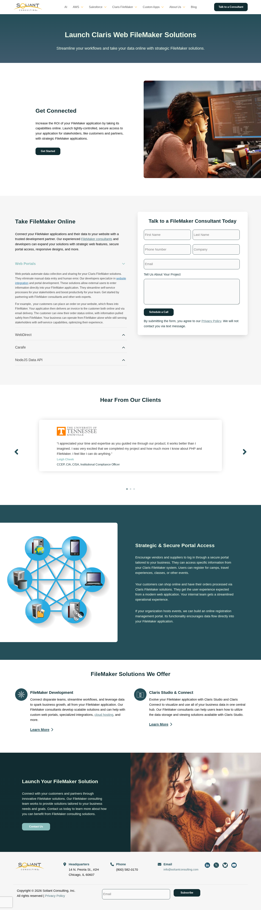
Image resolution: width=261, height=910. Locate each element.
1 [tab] (127, 489)
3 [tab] (134, 489)
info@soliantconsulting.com (181, 869)
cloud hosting (103, 715)
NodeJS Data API (29, 360)
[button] (81, 7)
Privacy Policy (211, 321)
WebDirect (23, 335)
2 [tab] (130, 489)
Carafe (20, 347)
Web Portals (25, 264)
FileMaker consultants (96, 239)
